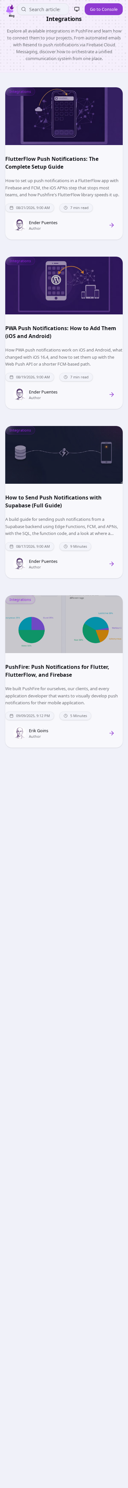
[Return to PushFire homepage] (9, 9)
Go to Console (103, 9)
